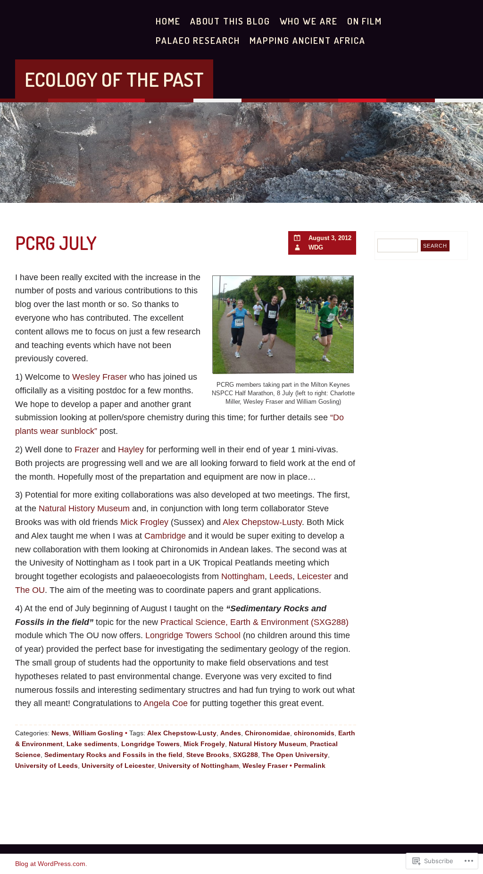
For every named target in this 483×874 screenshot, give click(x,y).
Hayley (131, 449)
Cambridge (165, 536)
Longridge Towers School (194, 635)
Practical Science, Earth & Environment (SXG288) (254, 622)
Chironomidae (267, 733)
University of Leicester (118, 765)
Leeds (280, 576)
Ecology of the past (114, 79)
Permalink (309, 765)
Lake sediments (92, 744)
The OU (30, 590)
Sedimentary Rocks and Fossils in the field (113, 754)
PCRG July (56, 242)
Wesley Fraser (100, 377)
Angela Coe (166, 703)
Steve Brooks (207, 754)
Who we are (309, 21)
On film (364, 21)
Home (168, 21)
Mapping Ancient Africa (308, 40)
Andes (230, 733)
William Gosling (98, 733)
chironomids (314, 733)
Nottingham (243, 576)
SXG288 (245, 754)
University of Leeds (46, 765)
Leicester (314, 576)
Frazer (87, 449)
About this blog (230, 21)
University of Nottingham (198, 765)
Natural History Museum (85, 508)
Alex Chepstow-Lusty (262, 522)
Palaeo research (198, 40)
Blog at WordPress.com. (51, 863)
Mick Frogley (145, 522)
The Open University (295, 754)
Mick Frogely (204, 744)
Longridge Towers (150, 744)
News (60, 733)
